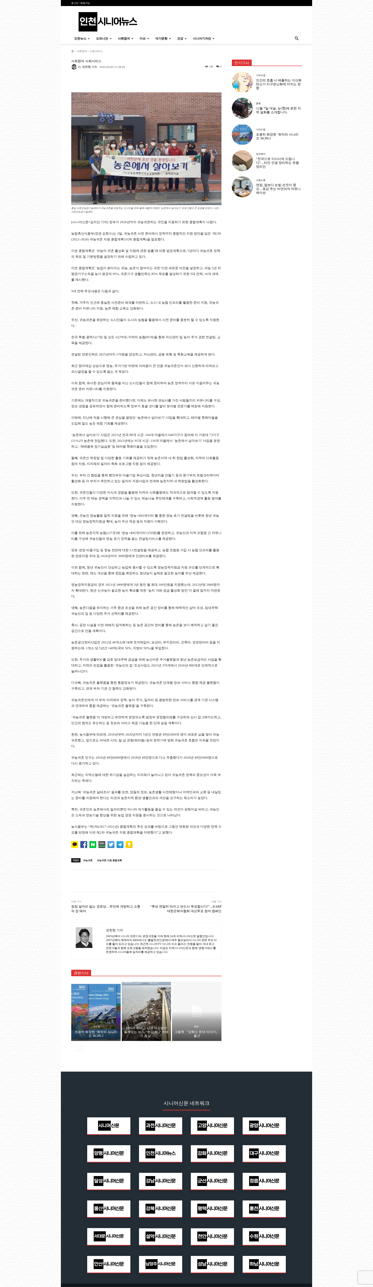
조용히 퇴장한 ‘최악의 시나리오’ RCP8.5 (96, 1033)
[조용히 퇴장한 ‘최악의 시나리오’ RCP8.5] (96, 1011)
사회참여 (124, 38)
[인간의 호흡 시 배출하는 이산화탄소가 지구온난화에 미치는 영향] (242, 82)
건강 (180, 38)
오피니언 (102, 38)
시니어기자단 (202, 38)
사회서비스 (96, 51)
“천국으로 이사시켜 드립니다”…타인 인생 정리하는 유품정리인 (277, 162)
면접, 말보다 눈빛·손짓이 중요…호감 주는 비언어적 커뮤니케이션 (278, 188)
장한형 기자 (89, 66)
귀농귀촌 (88, 860)
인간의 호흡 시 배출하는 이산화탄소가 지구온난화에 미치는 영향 (279, 84)
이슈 (143, 38)
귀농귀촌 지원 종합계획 (109, 860)
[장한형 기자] (74, 66)
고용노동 (261, 180)
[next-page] (81, 1048)
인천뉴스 (80, 38)
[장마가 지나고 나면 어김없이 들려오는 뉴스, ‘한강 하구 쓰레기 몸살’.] (146, 1011)
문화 (196, 1026)
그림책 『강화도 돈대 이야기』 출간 (196, 1033)
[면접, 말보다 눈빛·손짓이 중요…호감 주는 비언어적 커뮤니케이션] (242, 186)
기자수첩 (95, 1026)
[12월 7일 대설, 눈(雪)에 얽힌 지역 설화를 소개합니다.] (242, 108)
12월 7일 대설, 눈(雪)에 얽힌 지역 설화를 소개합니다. (278, 110)
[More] (204, 880)
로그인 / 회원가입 (80, 3)
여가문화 (161, 38)
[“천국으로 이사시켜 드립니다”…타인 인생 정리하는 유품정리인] (242, 160)
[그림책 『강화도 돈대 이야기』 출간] (196, 1011)
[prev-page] (74, 1048)
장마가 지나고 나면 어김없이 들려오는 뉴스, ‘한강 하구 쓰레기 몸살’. (146, 1031)
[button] (296, 39)
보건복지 (261, 154)
